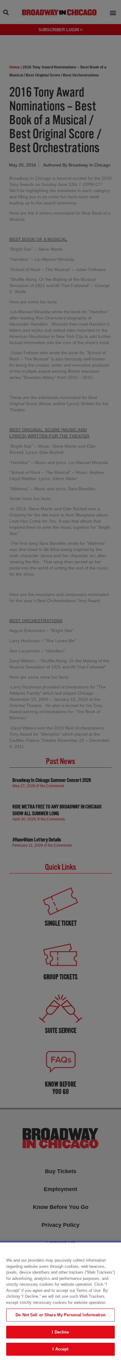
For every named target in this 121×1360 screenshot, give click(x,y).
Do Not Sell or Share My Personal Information (60, 1315)
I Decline (60, 1332)
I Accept (60, 1349)
